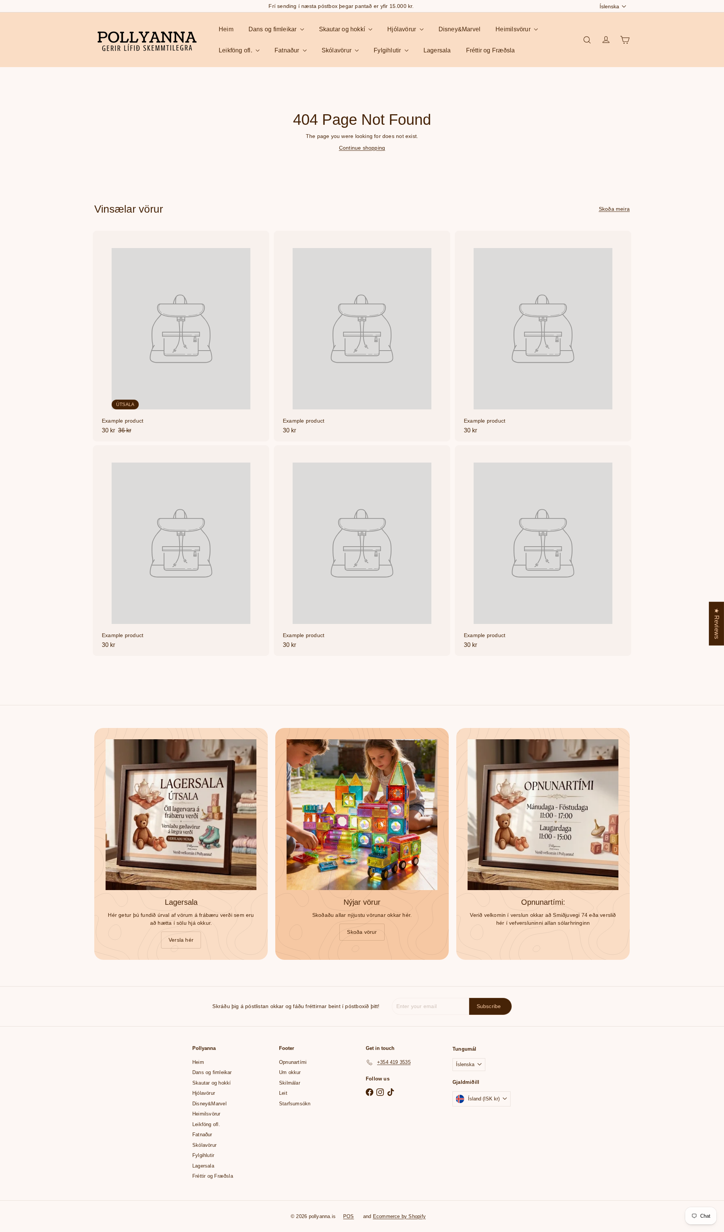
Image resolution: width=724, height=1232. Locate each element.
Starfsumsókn (295, 1103)
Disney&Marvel (460, 29)
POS (348, 1216)
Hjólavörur (402, 29)
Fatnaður (288, 50)
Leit (283, 1093)
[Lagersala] (181, 814)
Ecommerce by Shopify (399, 1216)
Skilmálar (289, 1083)
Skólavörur (337, 50)
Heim (226, 29)
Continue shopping (362, 148)
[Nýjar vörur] (362, 814)
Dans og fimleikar (273, 29)
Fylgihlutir (388, 50)
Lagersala (437, 50)
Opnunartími (293, 1062)
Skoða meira (614, 209)
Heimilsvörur (513, 29)
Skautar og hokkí (343, 29)
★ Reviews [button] (716, 623)
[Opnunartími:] (543, 814)
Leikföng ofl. (236, 50)
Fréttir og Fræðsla (490, 50)
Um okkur (290, 1072)
